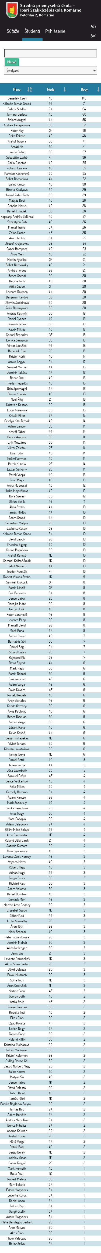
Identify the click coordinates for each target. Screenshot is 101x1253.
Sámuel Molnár (17, 367)
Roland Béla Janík (17, 840)
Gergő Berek (17, 1152)
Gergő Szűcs (17, 877)
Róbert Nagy (17, 867)
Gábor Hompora (16, 248)
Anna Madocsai (17, 485)
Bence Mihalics (16, 1125)
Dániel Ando (17, 1200)
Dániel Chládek (17, 211)
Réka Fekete (17, 135)
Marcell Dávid (17, 625)
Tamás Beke (17, 754)
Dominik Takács (17, 372)
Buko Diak (16, 1173)
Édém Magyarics (17, 1189)
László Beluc (17, 151)
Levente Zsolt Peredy (17, 856)
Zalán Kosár (17, 232)
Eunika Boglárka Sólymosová (19, 1103)
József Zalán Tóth (17, 195)
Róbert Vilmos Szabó (16, 576)
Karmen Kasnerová (16, 173)
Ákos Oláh (16, 1232)
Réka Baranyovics (16, 307)
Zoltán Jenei (17, 635)
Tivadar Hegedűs (17, 383)
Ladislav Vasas (17, 1157)
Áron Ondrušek (17, 985)
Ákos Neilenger (17, 947)
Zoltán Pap (17, 1206)
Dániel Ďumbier (17, 894)
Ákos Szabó (17, 506)
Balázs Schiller (17, 108)
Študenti (32, 31)
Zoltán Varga (17, 722)
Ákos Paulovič (17, 711)
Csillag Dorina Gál (16, 1060)
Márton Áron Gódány (17, 904)
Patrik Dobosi (17, 673)
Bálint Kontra (17, 1071)
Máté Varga (17, 1141)
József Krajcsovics (17, 243)
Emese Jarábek (16, 1007)
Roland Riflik (17, 1039)
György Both (17, 996)
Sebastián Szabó (16, 157)
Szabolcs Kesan (17, 528)
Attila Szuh (17, 1001)
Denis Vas (17, 953)
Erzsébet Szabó (17, 910)
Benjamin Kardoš (17, 297)
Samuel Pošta (17, 775)
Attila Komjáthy (17, 921)
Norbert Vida (17, 990)
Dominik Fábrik (17, 324)
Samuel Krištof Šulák (17, 560)
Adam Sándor (17, 426)
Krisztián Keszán (16, 404)
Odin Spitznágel (17, 388)
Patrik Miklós (16, 329)
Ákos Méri (17, 254)
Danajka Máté (17, 603)
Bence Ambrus (16, 437)
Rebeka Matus (17, 205)
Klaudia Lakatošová (17, 748)
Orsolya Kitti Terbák (17, 420)
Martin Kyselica (17, 259)
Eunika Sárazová (17, 340)
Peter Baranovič (16, 614)
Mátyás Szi (17, 1076)
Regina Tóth (17, 281)
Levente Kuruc (17, 1195)
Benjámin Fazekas (17, 738)
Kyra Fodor (17, 453)
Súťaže (13, 31)
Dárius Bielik (17, 501)
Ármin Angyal (17, 361)
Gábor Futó (17, 915)
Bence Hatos (17, 1082)
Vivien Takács (17, 743)
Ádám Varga (17, 684)
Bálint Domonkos (17, 178)
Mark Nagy (17, 668)
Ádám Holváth (17, 1114)
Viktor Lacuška (17, 345)
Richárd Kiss (17, 883)
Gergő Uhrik (17, 609)
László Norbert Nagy (17, 1066)
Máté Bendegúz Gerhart (17, 1222)
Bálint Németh (17, 566)
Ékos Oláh (16, 1017)
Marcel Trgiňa (17, 227)
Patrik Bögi (17, 1146)
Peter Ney (17, 130)
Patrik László (16, 587)
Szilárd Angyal (17, 119)
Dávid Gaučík (17, 539)
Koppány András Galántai (17, 216)
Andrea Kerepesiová (17, 125)
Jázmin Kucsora (16, 845)
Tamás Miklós (17, 512)
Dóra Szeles (17, 496)
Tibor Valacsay (17, 1238)
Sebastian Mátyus (16, 523)
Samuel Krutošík (17, 582)
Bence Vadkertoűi (16, 781)
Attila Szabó (17, 286)
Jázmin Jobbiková (17, 302)
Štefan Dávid (17, 1093)
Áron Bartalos (17, 700)
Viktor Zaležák (17, 447)
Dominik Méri (16, 899)
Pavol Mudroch (17, 974)
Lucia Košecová (17, 410)
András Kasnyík (17, 313)
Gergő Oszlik (17, 1211)
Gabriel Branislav (17, 334)
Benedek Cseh (17, 98)
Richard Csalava (16, 168)
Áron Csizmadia (17, 834)
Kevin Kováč (17, 732)
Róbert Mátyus (16, 1179)
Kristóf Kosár (16, 1136)
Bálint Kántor (17, 184)
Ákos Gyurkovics (16, 851)
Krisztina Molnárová (17, 1044)
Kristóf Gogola (17, 141)
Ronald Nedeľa (16, 695)
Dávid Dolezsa (17, 969)
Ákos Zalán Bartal (17, 964)
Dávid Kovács (16, 689)
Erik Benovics (17, 592)
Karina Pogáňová (17, 549)
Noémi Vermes (16, 458)
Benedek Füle (17, 350)
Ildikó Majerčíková (17, 490)
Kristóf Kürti (17, 356)
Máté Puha (17, 630)
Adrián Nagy (17, 872)
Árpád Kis (17, 146)
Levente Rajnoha (17, 291)
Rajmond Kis (17, 657)
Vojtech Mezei (17, 861)
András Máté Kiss (17, 1119)
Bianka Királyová (17, 189)
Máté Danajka (17, 818)
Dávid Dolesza (17, 1087)
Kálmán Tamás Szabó (17, 103)
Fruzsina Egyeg (17, 544)
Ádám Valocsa (17, 888)
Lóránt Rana (17, 727)
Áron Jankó (17, 238)
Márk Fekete (17, 1184)
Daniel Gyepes (17, 318)
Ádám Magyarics (17, 1216)
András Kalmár (17, 1130)
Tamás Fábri (17, 1098)
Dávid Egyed (17, 662)
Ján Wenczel (17, 679)
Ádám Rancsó (17, 797)
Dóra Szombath (17, 770)
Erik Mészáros (17, 442)
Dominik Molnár (17, 942)
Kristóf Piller (17, 415)
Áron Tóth (17, 926)
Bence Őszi (17, 377)
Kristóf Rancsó (17, 555)
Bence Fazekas (16, 716)
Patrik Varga (17, 474)
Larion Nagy (17, 1028)
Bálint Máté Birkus (17, 829)
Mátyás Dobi (17, 200)
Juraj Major (16, 480)
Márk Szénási (17, 931)
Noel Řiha (17, 399)
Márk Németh (17, 1168)
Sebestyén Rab (17, 221)
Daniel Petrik (17, 759)
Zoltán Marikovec (17, 1050)
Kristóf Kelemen (16, 1055)
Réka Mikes (17, 786)
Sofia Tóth (16, 980)
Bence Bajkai (17, 598)
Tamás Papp (17, 1033)
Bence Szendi (17, 275)
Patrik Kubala (17, 463)
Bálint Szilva (17, 1243)
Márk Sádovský (17, 802)
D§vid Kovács (16, 1023)
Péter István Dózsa (17, 937)
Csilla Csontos (17, 162)
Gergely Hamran (16, 791)
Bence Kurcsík (17, 393)
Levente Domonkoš (17, 958)
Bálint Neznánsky (17, 264)
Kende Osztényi (17, 705)
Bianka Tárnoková (17, 808)
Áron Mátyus (17, 1227)
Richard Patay (17, 652)
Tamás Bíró (17, 1109)
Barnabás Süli (17, 641)
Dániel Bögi (17, 646)
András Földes (17, 270)
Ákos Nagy (17, 813)
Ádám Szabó (17, 517)
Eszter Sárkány (17, 469)
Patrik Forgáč (17, 1163)
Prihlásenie (55, 31)
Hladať (11, 61)
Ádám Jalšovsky (17, 824)
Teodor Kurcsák (17, 571)
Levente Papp (17, 619)
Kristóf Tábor (17, 431)
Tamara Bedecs (17, 114)
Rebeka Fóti (17, 1012)
